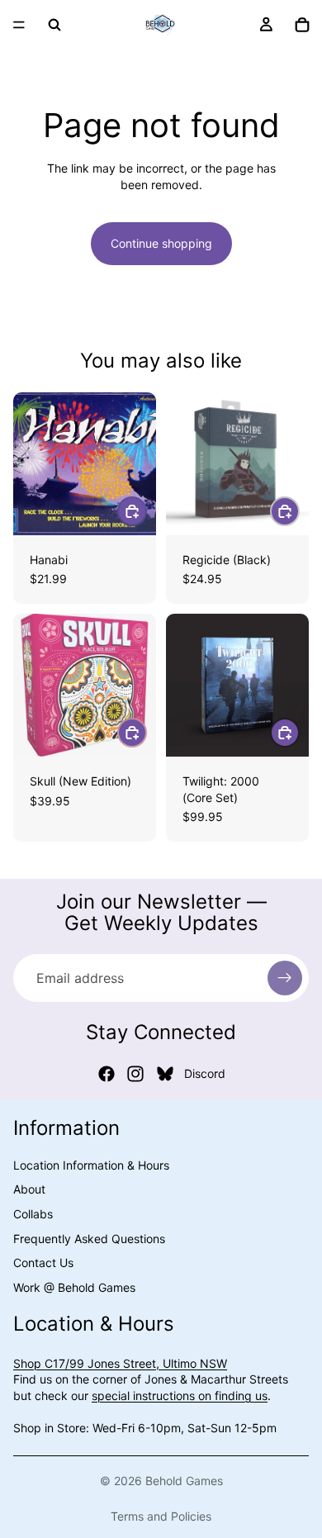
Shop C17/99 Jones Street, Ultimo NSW (120, 1362)
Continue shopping (161, 243)
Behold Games (184, 1481)
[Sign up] (285, 978)
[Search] (54, 25)
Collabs (33, 1214)
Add (146, 511)
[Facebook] (106, 1074)
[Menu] (19, 25)
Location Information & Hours (91, 1164)
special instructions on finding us (180, 1395)
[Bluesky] (165, 1074)
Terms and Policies (161, 1516)
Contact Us (43, 1263)
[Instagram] (135, 1074)
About (29, 1189)
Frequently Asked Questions (89, 1238)
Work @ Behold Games (74, 1286)
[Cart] (302, 25)
